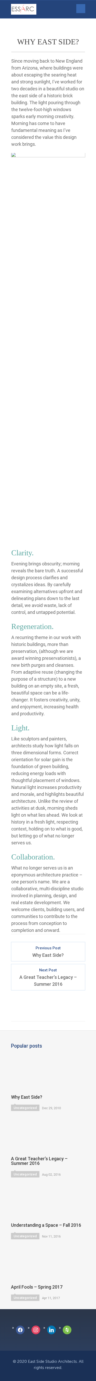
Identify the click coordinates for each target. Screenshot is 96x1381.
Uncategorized (25, 1108)
